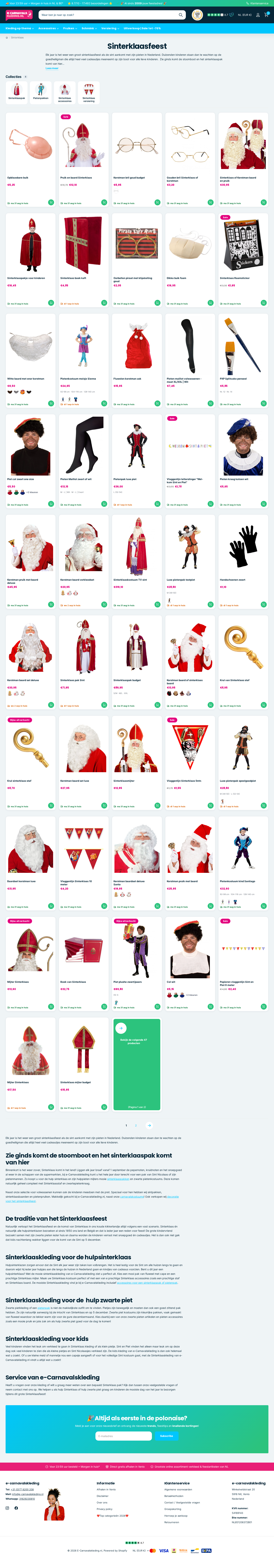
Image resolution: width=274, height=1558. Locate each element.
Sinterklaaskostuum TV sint (130, 579)
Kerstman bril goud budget (129, 177)
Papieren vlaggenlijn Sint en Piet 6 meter (236, 983)
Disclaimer (102, 1495)
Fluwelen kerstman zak (127, 378)
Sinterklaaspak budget (127, 680)
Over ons (102, 1502)
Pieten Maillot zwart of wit (76, 479)
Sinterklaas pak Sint (72, 680)
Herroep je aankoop (176, 1515)
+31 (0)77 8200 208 (22, 1489)
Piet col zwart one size (20, 479)
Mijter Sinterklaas (18, 981)
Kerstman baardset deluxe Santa (129, 883)
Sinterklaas (17, 37)
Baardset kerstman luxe (21, 881)
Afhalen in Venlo (106, 1489)
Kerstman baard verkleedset (77, 579)
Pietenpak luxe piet (125, 479)
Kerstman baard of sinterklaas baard (185, 682)
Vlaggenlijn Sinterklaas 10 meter (76, 883)
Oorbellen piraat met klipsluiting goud (133, 280)
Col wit (171, 981)
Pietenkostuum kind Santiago (237, 881)
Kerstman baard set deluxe (23, 680)
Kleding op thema (18, 28)
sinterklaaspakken (118, 1178)
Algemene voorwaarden (178, 1489)
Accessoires (47, 28)
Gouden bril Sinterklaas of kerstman (182, 179)
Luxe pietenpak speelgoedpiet (238, 780)
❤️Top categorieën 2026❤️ (112, 1515)
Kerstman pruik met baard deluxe (22, 581)
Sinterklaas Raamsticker (235, 278)
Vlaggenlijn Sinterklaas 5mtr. (184, 780)
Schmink (88, 28)
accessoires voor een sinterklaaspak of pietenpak (147, 1282)
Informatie (106, 1483)
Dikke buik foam (176, 278)
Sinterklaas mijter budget (75, 1082)
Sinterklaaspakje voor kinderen (26, 278)
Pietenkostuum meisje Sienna (78, 378)
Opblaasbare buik (17, 177)
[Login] (258, 15)
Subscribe (167, 1435)
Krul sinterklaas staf (19, 780)
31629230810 (27, 1498)
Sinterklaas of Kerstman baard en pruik (238, 179)
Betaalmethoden (173, 1495)
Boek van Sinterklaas (73, 981)
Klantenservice (177, 1483)
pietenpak (44, 1307)
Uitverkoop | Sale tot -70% (142, 28)
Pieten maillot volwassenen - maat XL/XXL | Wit (184, 380)
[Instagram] (7, 1508)
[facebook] (16, 1508)
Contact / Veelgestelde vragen (182, 1502)
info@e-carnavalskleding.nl (27, 1494)
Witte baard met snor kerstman (25, 378)
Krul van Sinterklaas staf (234, 680)
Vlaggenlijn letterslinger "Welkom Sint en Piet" (185, 481)
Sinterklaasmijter (124, 780)
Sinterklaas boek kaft (73, 278)
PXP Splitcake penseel (233, 378)
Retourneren (171, 1522)
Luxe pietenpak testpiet (181, 579)
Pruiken (68, 28)
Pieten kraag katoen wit (234, 479)
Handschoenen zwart (232, 579)
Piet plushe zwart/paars (128, 981)
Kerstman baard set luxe (74, 780)
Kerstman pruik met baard (182, 881)
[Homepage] (7, 37)
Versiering (108, 28)
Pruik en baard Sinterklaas (76, 177)
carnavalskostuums (132, 1196)
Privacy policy (104, 1509)
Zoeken (181, 15)
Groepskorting (172, 1509)
